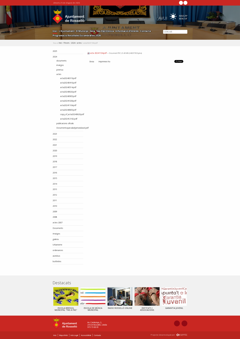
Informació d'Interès (127, 31)
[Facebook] (181, 3)
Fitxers (66, 43)
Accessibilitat (86, 335)
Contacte (97, 335)
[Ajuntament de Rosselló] (69, 17)
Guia (92, 31)
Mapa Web (63, 335)
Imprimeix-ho (104, 61)
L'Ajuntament (67, 31)
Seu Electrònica (105, 31)
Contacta (145, 31)
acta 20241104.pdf (98, 53)
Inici (55, 31)
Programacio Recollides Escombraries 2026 (77, 35)
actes (79, 43)
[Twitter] (185, 3)
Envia (91, 61)
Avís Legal (74, 335)
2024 (73, 43)
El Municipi (82, 31)
